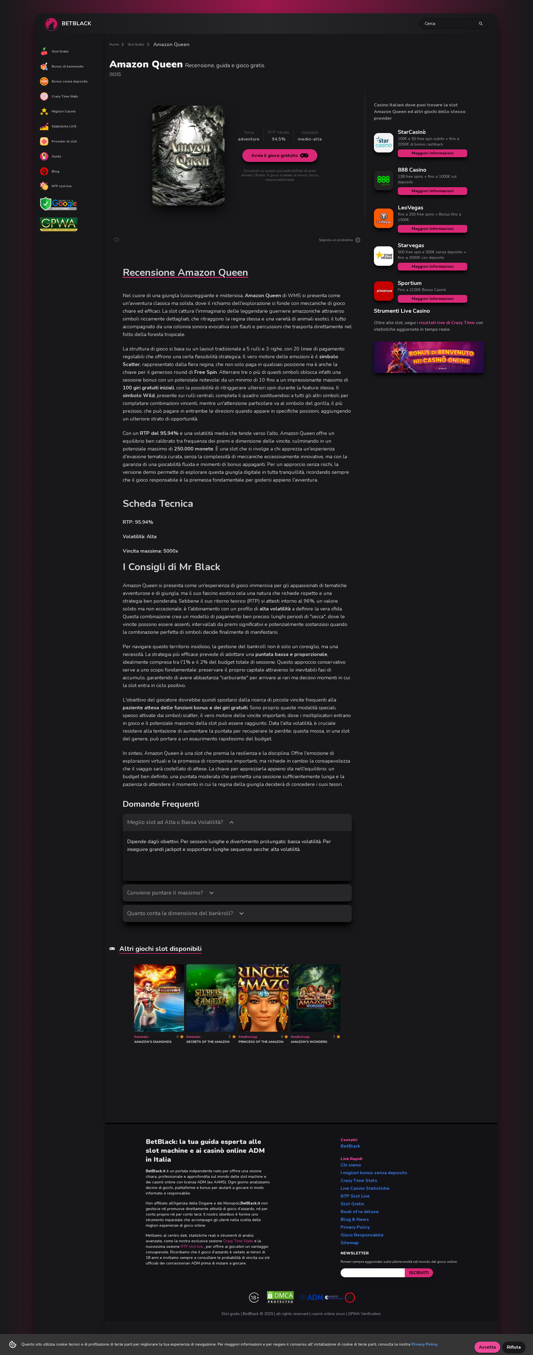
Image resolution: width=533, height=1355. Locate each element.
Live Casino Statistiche (365, 1188)
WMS (115, 74)
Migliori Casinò (64, 111)
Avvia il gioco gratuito (274, 155)
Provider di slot (64, 141)
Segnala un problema (336, 240)
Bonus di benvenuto (68, 66)
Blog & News (355, 1219)
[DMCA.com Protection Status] (280, 1297)
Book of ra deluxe (360, 1212)
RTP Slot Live (355, 1196)
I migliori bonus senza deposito (374, 1173)
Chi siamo (351, 1165)
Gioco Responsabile (362, 1235)
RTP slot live (62, 186)
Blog (55, 171)
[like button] (116, 240)
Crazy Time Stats (65, 96)
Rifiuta (514, 1347)
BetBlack (350, 1146)
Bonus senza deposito (70, 81)
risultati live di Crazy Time (447, 323)
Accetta (487, 1347)
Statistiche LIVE (64, 126)
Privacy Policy (355, 1227)
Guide (56, 156)
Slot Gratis (60, 51)
